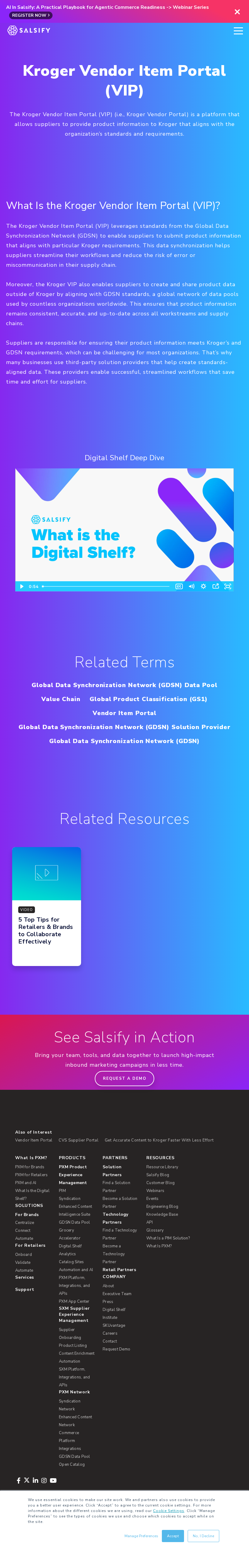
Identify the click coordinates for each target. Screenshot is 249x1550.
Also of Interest (33, 1132)
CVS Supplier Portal (79, 1140)
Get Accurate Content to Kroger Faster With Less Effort (159, 1140)
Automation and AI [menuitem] (76, 1270)
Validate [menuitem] (22, 1262)
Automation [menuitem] (69, 1361)
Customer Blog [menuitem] (160, 1183)
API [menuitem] (149, 1222)
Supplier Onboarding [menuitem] (70, 1333)
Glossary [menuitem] (155, 1230)
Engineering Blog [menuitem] (162, 1206)
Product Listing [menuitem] (73, 1345)
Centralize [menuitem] (24, 1222)
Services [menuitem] (24, 1277)
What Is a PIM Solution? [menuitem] (168, 1238)
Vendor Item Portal (125, 713)
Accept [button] (173, 1536)
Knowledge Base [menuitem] (162, 1214)
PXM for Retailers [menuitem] (31, 1175)
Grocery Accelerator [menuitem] (69, 1234)
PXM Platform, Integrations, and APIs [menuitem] (74, 1285)
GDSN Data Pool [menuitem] (74, 1222)
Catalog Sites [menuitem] (71, 1262)
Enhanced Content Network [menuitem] (75, 1421)
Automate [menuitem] (24, 1238)
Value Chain (60, 699)
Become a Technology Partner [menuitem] (114, 1254)
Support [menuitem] (24, 1289)
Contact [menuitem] (110, 1341)
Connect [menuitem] (22, 1230)
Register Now (29, 15)
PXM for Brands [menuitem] (30, 1167)
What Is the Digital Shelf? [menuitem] (32, 1194)
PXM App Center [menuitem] (74, 1301)
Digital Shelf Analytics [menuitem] (70, 1250)
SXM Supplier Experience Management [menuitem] (74, 1314)
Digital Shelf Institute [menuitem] (114, 1313)
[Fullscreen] (228, 586)
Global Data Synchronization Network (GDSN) (124, 741)
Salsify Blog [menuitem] (157, 1175)
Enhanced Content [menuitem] (75, 1206)
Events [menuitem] (152, 1198)
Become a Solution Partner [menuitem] (120, 1202)
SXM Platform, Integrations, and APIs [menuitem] (74, 1377)
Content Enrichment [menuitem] (77, 1353)
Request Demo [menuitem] (116, 1349)
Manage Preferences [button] (141, 1536)
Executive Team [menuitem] (117, 1294)
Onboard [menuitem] (23, 1254)
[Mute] (191, 586)
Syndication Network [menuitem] (69, 1405)
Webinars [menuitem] (155, 1191)
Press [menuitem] (108, 1302)
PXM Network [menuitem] (74, 1392)
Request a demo (124, 1078)
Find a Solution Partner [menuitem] (116, 1187)
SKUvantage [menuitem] (114, 1325)
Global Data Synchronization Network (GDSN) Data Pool (124, 685)
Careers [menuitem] (110, 1333)
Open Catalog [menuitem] (72, 1464)
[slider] (106, 586)
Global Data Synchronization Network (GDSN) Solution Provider (124, 727)
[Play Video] (21, 586)
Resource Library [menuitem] (162, 1167)
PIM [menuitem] (62, 1191)
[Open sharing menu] (216, 586)
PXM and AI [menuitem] (25, 1183)
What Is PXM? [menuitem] (31, 1158)
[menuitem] (77, 1175)
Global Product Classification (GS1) (149, 699)
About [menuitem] (108, 1286)
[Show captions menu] (179, 586)
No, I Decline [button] (203, 1536)
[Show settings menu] (203, 586)
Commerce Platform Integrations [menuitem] (70, 1440)
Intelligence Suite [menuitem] (74, 1214)
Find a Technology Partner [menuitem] (120, 1234)
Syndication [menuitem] (69, 1198)
